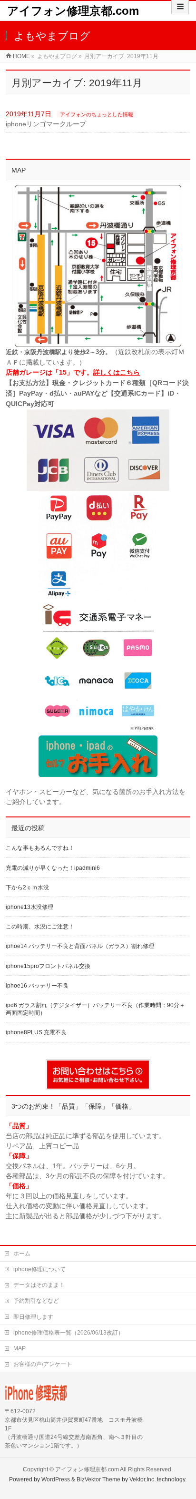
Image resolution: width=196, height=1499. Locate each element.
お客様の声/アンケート (42, 1364)
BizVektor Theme (98, 1479)
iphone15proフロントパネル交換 (48, 966)
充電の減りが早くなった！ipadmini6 (53, 868)
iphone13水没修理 (29, 907)
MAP (19, 1348)
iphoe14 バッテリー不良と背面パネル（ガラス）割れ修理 (80, 946)
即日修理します (33, 1317)
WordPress (55, 1479)
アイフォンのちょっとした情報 (96, 114)
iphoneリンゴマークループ (46, 124)
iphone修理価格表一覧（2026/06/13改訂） (68, 1332)
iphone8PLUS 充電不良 (36, 1032)
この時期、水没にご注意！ (40, 926)
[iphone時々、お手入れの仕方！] (98, 756)
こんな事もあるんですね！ (40, 848)
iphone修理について (39, 1269)
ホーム (21, 1253)
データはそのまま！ (39, 1285)
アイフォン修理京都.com (73, 10)
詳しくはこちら (116, 372)
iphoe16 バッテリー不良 (37, 985)
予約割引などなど (36, 1300)
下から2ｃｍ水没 (27, 887)
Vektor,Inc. (142, 1479)
